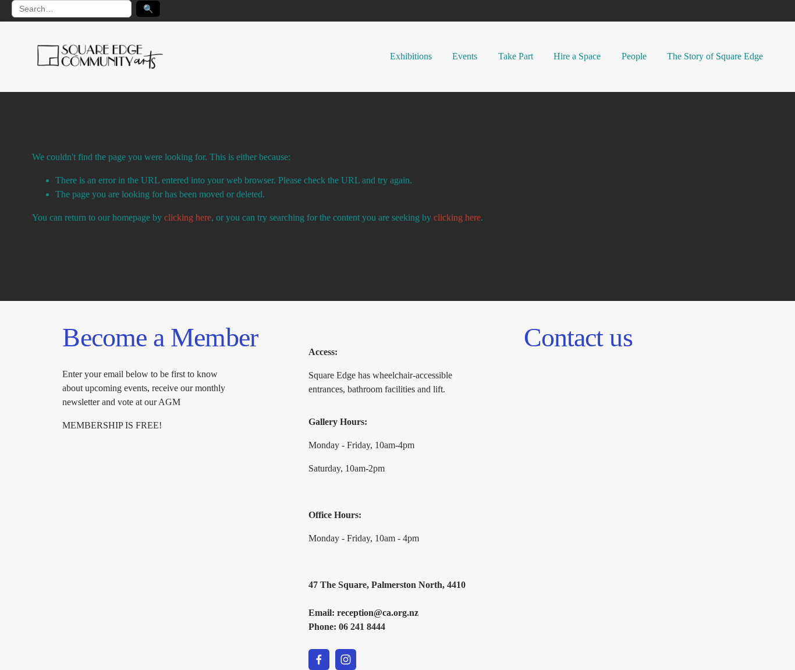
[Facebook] (318, 659)
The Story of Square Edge (715, 56)
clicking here (187, 217)
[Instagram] (345, 659)
